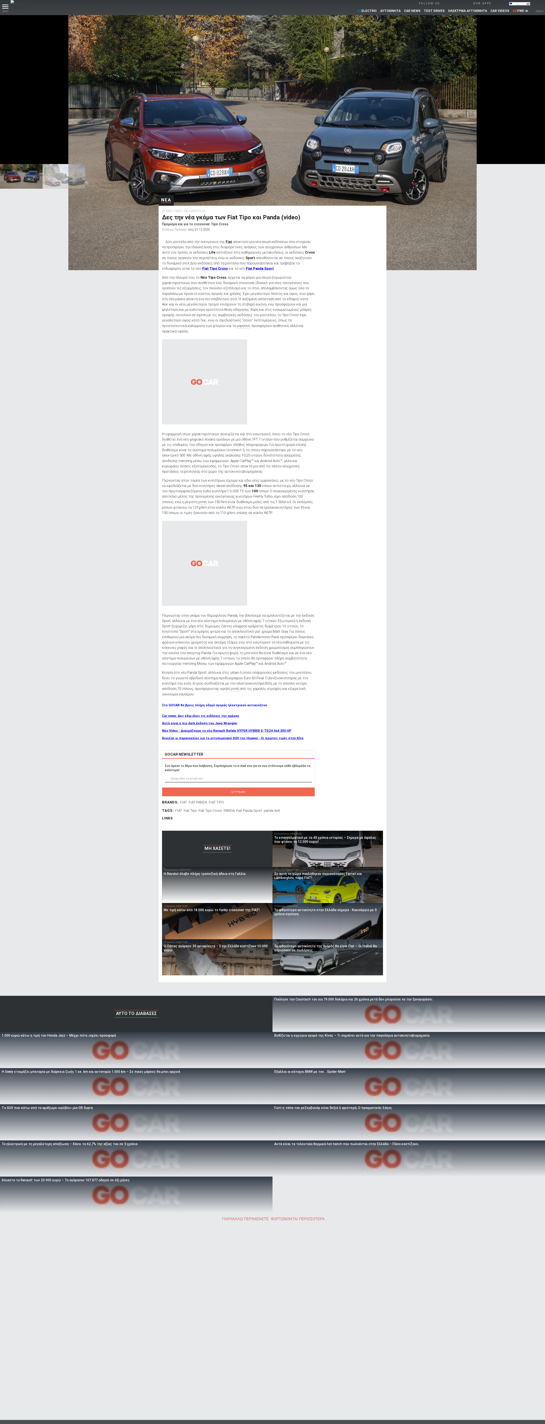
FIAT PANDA (198, 802)
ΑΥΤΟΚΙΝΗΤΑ (390, 11)
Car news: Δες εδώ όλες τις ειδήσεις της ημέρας (200, 716)
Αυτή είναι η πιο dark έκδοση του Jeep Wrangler (199, 723)
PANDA (229, 810)
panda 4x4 (272, 810)
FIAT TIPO (216, 802)
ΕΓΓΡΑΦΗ (238, 791)
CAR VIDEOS (499, 11)
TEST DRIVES (434, 11)
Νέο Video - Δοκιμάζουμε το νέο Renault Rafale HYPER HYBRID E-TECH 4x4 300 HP (226, 731)
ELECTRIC (367, 11)
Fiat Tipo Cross (210, 810)
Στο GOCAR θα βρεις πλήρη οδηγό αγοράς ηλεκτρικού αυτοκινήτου (214, 705)
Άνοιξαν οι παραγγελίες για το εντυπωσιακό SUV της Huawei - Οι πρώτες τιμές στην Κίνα (232, 738)
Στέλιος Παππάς (174, 229)
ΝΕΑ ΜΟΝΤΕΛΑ (194, 211)
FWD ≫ (520, 11)
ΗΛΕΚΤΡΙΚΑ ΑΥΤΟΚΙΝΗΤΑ (467, 11)
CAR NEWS (412, 11)
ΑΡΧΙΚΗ (167, 211)
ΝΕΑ (166, 200)
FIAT (183, 802)
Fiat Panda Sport (249, 810)
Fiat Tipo (190, 810)
